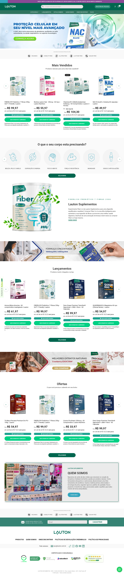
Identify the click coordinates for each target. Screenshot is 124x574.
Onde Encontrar (46, 549)
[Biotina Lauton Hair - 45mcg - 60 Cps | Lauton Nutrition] (47, 95)
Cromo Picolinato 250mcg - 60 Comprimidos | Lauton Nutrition (74, 431)
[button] (74, 505)
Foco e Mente (52, 178)
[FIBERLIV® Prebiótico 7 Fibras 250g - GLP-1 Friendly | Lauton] (18, 95)
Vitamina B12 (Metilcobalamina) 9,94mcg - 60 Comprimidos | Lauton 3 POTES (76, 113)
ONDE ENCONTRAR (82, 12)
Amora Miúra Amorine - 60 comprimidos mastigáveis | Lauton (16, 316)
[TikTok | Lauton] (70, 556)
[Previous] (7, 36)
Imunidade (91, 178)
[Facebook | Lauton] (76, 556)
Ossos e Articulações (111, 178)
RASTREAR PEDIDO (102, 6)
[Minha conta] (115, 6)
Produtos (19, 549)
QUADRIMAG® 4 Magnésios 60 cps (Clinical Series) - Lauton (105, 316)
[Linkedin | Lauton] (83, 556)
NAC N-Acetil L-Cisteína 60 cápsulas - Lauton (105, 113)
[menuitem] (34, 12)
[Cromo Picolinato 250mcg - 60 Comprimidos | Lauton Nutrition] (76, 414)
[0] (118, 6)
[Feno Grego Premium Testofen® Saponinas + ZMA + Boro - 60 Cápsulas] (76, 299)
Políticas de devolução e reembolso (70, 549)
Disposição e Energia (32, 178)
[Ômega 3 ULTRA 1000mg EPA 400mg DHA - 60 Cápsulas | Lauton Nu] (62, 261)
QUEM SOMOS (70, 12)
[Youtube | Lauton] (80, 556)
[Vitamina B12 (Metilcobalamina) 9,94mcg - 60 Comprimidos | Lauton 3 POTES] (76, 95)
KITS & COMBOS (58, 12)
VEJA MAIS (62, 185)
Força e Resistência (72, 178)
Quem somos (31, 549)
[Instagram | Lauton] (73, 556)
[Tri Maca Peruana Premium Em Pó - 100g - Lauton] (18, 414)
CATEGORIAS (34, 12)
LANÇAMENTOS (46, 12)
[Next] (117, 36)
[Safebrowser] (49, 568)
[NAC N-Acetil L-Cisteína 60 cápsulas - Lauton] (106, 95)
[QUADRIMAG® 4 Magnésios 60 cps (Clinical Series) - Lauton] (106, 299)
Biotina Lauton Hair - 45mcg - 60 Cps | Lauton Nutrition (47, 113)
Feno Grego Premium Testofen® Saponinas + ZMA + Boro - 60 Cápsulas (74, 317)
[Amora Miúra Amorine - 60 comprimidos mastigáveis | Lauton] (18, 299)
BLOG (92, 12)
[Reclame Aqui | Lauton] (2, 287)
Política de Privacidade (99, 549)
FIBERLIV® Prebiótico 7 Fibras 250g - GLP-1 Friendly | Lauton (17, 113)
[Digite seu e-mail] (98, 532)
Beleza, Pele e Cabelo (13, 178)
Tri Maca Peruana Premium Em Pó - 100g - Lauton (17, 431)
